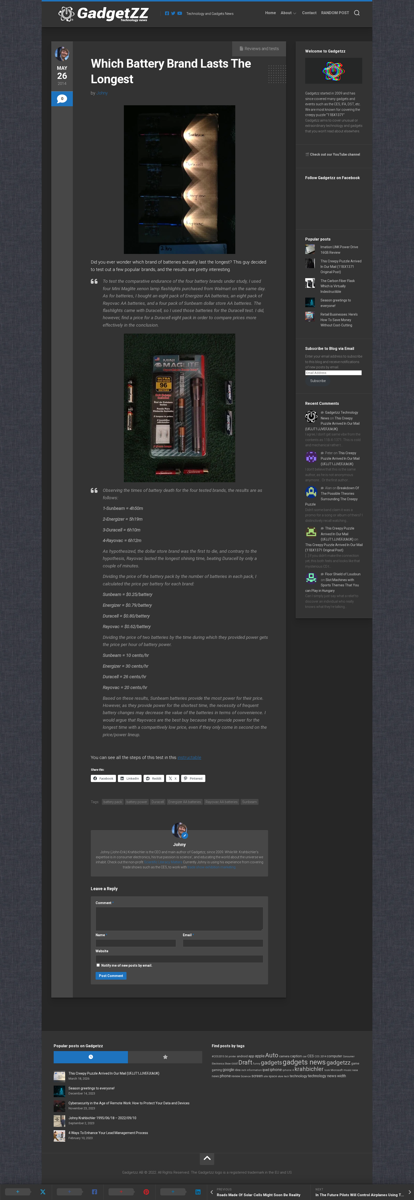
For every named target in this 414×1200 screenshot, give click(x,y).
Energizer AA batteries (184, 802)
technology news (322, 1076)
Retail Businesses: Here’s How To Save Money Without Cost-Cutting (339, 319)
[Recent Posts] (91, 1057)
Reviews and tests (262, 48)
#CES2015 (218, 1056)
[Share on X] (26, 1192)
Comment (105, 903)
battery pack (113, 802)
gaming (217, 1070)
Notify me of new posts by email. (126, 965)
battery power (136, 802)
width (341, 1076)
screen (257, 1076)
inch (243, 1070)
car (305, 1056)
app (251, 1056)
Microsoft (337, 1070)
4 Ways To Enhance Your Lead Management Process (108, 1133)
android (242, 1056)
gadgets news (304, 1062)
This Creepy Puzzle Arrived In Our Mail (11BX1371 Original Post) (341, 266)
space (273, 1076)
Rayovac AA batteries (222, 802)
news (215, 1076)
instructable (189, 757)
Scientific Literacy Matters (163, 862)
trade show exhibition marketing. (212, 867)
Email (188, 935)
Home (270, 13)
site (266, 1076)
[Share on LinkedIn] (181, 1192)
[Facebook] (167, 13)
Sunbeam (249, 802)
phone (225, 1075)
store (280, 1076)
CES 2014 (320, 1056)
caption (296, 1056)
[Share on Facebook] (78, 1192)
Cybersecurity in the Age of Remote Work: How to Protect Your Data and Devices (129, 1103)
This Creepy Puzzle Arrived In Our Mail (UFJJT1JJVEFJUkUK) (332, 423)
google (228, 1069)
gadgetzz (339, 1062)
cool (234, 1063)
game (355, 1063)
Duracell (158, 802)
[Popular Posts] (165, 1057)
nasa (355, 1070)
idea (238, 1070)
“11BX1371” (335, 115)
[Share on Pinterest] (129, 1192)
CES (310, 1056)
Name (101, 935)
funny (256, 1063)
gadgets (271, 1062)
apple (259, 1055)
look (327, 1070)
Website (102, 951)
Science (246, 1076)
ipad (266, 1070)
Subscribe (318, 381)
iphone (276, 1069)
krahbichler (309, 1069)
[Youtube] (179, 13)
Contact (309, 13)
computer (334, 1056)
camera (284, 1056)
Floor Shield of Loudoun (343, 574)
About (286, 13)
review (235, 1076)
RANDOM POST (335, 13)
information (254, 1070)
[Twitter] (173, 13)
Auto (271, 1055)
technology (298, 1076)
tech (286, 1076)
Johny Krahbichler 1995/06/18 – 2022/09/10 (102, 1118)
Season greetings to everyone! (92, 1088)
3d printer (230, 1056)
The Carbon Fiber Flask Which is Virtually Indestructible (338, 286)
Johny (102, 92)
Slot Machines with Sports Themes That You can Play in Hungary (332, 585)
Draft (245, 1062)
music (347, 1070)
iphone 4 (288, 1070)
